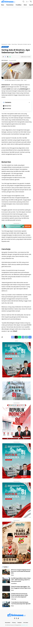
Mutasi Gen (7, 106)
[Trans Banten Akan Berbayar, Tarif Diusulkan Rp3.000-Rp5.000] (6, 604)
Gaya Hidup (5, 46)
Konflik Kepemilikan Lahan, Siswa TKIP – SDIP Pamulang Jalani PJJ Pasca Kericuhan (21, 579)
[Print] (29, 337)
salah (8, 89)
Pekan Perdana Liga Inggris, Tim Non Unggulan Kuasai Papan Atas (21, 587)
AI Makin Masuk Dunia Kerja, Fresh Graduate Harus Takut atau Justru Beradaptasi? (19, 595)
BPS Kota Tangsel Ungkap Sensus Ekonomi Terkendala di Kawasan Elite (21, 571)
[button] (23, 1)
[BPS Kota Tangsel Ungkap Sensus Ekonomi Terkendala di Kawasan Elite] (6, 572)
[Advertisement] (16, 25)
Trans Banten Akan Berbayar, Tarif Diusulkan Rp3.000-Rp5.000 (20, 603)
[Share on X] (8, 57)
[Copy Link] (26, 337)
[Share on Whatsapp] (10, 57)
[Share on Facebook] (5, 57)
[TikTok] (18, 618)
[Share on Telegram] (23, 337)
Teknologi (13, 599)
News (12, 575)
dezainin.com (24, 625)
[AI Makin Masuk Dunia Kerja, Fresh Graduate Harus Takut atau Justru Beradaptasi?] (6, 596)
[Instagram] (16, 618)
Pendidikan (14, 583)
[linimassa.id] (8, 1)
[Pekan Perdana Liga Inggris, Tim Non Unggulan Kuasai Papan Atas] (6, 588)
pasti (3, 87)
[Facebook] (14, 618)
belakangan (24, 89)
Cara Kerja (8, 108)
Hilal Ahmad (5, 60)
